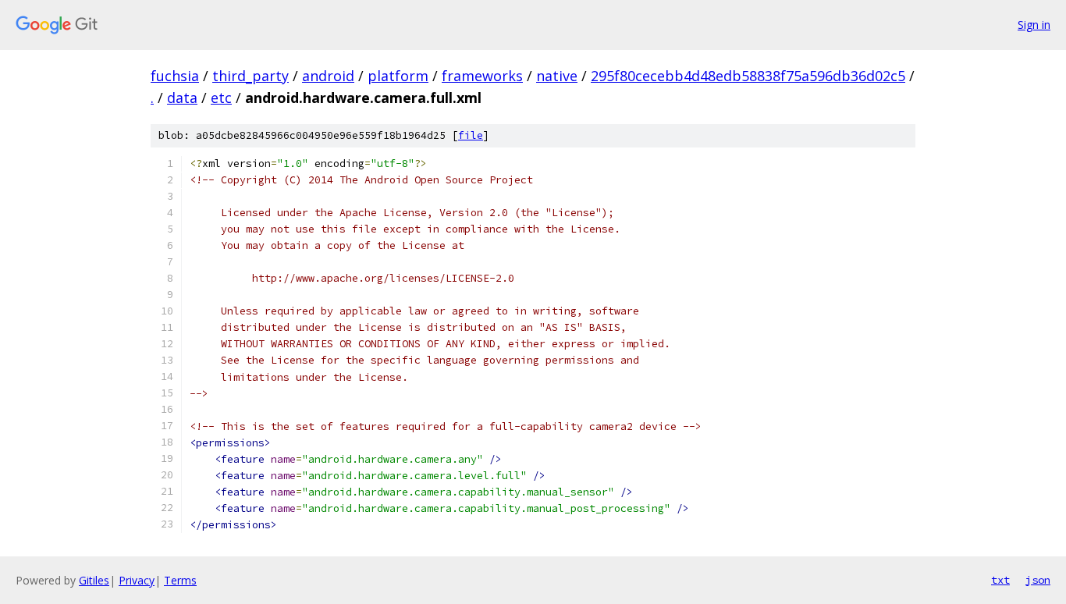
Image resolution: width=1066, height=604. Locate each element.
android (328, 75)
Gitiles (94, 580)
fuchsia (175, 75)
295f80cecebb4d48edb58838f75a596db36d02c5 (748, 75)
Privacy (137, 580)
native (556, 75)
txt (1000, 580)
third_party (250, 75)
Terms (180, 580)
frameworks (482, 75)
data (182, 97)
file (470, 135)
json (1037, 580)
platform (398, 75)
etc (221, 97)
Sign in (1034, 24)
